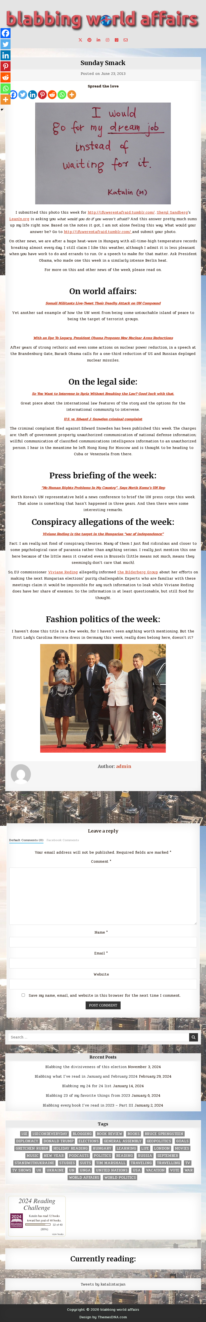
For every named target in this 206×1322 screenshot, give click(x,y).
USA (137, 1170)
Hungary (102, 1148)
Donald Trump (58, 1141)
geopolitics (159, 1141)
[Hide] (2, 110)
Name (101, 932)
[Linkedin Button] (98, 39)
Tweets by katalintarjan (103, 1284)
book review (109, 1133)
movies (182, 1148)
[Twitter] (22, 94)
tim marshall (111, 1163)
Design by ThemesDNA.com (103, 1317)
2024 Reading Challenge (37, 1204)
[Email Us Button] (125, 39)
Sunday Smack (103, 63)
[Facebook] (6, 33)
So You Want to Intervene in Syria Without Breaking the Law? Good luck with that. (103, 394)
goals (182, 1141)
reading (124, 1155)
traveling (141, 1163)
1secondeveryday (50, 1133)
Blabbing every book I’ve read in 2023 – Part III (88, 1105)
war (188, 1170)
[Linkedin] (32, 94)
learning (126, 1148)
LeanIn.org (19, 219)
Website (101, 974)
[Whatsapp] (62, 94)
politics (102, 1155)
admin (123, 766)
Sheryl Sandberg (172, 212)
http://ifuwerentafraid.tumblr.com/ (121, 212)
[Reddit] (52, 94)
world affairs (84, 1177)
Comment (101, 861)
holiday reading (70, 1148)
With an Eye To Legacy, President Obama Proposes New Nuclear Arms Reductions (103, 338)
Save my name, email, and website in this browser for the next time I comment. (105, 995)
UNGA (85, 1170)
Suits (85, 1163)
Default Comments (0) (26, 840)
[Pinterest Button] (89, 39)
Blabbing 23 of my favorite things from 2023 (88, 1095)
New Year (54, 1155)
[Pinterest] (42, 94)
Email (101, 953)
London (162, 1148)
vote (174, 1170)
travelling (168, 1163)
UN (72, 1170)
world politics (120, 1177)
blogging (82, 1133)
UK (38, 1170)
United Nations (112, 1170)
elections (89, 1141)
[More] (71, 94)
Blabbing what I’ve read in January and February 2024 (86, 1076)
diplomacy (27, 1141)
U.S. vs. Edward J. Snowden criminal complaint (103, 419)
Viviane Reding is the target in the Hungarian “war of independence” (103, 534)
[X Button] (80, 39)
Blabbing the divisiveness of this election (86, 1067)
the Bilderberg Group (137, 572)
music (33, 1155)
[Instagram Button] (107, 39)
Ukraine (55, 1170)
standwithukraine (34, 1163)
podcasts (79, 1155)
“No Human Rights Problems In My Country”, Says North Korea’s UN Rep (103, 488)
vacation (155, 1170)
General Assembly (123, 1141)
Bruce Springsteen (164, 1133)
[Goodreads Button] (116, 39)
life (145, 1148)
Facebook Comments (62, 840)
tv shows (21, 1170)
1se (24, 1133)
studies (67, 1163)
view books (58, 1234)
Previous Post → (185, 804)
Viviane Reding (63, 572)
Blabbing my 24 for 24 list (87, 1086)
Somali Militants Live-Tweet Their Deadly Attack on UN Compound (103, 303)
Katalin (33, 1216)
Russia (145, 1155)
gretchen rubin (32, 1148)
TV (187, 1163)
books (133, 1133)
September (167, 1155)
